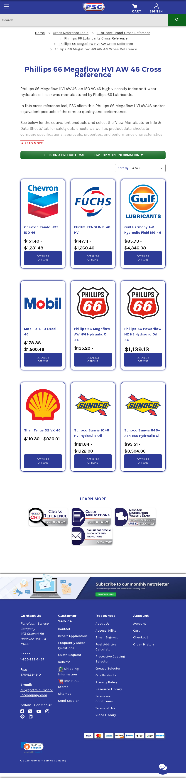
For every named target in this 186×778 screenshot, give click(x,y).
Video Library (105, 715)
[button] (32, 747)
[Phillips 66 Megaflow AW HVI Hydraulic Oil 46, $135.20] (93, 303)
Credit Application (72, 636)
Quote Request (69, 655)
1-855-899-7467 (32, 659)
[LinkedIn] (32, 718)
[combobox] (84, 20)
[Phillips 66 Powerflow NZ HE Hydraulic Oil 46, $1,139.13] (143, 303)
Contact (64, 629)
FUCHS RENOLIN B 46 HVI (92, 230)
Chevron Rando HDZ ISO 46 (41, 230)
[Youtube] (40, 713)
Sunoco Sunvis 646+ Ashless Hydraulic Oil (142, 433)
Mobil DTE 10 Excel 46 (40, 331)
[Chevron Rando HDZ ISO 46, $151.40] (43, 201)
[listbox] (148, 168)
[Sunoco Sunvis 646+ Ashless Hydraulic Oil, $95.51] (143, 405)
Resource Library (108, 689)
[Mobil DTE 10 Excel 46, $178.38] (43, 303)
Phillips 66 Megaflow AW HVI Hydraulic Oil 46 (92, 334)
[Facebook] (24, 713)
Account (139, 623)
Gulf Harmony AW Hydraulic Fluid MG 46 (142, 230)
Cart (136, 630)
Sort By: (123, 168)
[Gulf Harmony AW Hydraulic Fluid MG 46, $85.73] (143, 201)
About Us (102, 623)
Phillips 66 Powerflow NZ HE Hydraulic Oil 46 (142, 334)
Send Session (68, 701)
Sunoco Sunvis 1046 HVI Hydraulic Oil (91, 433)
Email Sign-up (106, 637)
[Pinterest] (24, 718)
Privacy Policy (106, 682)
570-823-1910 (30, 674)
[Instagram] (48, 713)
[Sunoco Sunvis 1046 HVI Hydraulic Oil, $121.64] (93, 405)
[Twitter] (32, 713)
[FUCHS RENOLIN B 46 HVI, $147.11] (93, 201)
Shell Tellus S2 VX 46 (42, 430)
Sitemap (64, 694)
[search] (177, 20)
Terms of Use (105, 708)
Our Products (105, 675)
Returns (64, 662)
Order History (143, 644)
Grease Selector (107, 668)
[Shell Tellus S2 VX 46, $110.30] (43, 405)
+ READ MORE (32, 143)
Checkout (140, 637)
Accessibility (105, 630)
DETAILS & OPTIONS (43, 258)
